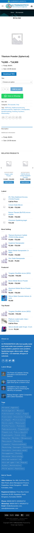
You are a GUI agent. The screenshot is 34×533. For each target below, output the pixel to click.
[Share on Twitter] (10, 117)
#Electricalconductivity (19, 420)
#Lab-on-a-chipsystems (20, 432)
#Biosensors (20, 411)
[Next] (33, 171)
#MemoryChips (6, 438)
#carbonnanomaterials (8, 414)
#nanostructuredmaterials (19, 444)
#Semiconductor (6, 450)
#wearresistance (19, 468)
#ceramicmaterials (7, 417)
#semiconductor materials (20, 450)
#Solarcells (24, 462)
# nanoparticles (6, 444)
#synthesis (21, 111)
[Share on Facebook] (6, 117)
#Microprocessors (26, 438)
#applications (17, 109)
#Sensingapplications (8, 453)
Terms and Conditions (12, 518)
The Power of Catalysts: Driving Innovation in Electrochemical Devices (17, 374)
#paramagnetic (17, 447)
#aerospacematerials (7, 109)
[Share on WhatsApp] (3, 117)
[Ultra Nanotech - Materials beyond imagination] (17, 6)
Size (3, 78)
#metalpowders (25, 109)
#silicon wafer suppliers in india (10, 462)
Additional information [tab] (8, 132)
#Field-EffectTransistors (8, 426)
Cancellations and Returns (17, 520)
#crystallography (6, 420)
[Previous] (1, 171)
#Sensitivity (18, 453)
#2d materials (5, 407)
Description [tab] (4, 128)
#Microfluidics (16, 438)
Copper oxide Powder (9, 174)
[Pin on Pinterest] (16, 117)
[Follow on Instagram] (6, 360)
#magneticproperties (7, 435)
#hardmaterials (21, 426)
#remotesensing (27, 447)
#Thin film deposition (7, 468)
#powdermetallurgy (6, 111)
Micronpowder (19, 12)
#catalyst (25, 414)
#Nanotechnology (6, 447)
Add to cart (16, 89)
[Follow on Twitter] (10, 360)
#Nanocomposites (7, 441)
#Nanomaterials (18, 441)
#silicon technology (17, 456)
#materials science (20, 435)
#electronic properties (8, 423)
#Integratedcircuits (23, 429)
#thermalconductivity (15, 465)
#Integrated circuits (7, 432)
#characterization (18, 417)
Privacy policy (24, 518)
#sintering (15, 111)
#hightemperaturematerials (9, 429)
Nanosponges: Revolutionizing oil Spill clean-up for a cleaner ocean (18, 381)
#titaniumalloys (5, 113)
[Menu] (2, 6)
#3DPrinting (8, 107)
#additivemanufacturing (18, 107)
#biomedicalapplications (8, 411)
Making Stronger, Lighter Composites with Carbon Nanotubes (19, 395)
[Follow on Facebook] (3, 360)
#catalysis (18, 414)
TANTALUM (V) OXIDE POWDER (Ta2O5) (25, 175)
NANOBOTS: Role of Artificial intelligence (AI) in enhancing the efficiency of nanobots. (18, 388)
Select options (9, 182)
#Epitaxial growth (20, 423)
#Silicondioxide (6, 456)
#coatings (27, 417)
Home (12, 12)
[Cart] (32, 6)
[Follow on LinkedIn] (13, 360)
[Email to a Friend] (13, 117)
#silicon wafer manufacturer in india (11, 459)
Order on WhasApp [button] (14, 96)
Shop (17, 104)
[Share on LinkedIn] (20, 117)
